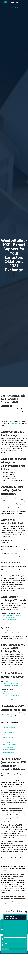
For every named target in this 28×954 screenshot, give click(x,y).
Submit (7, 943)
